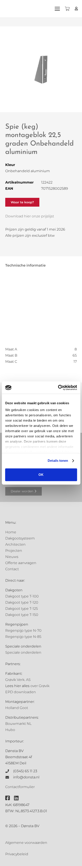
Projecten (13, 550)
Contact (12, 569)
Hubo (10, 730)
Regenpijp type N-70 (23, 630)
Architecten (15, 544)
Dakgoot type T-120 (21, 602)
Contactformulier (20, 787)
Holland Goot (16, 708)
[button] (57, 8)
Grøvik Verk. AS (18, 680)
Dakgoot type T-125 (21, 608)
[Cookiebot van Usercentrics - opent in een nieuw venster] (58, 387)
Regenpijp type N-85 (23, 637)
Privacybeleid (16, 854)
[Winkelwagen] (67, 9)
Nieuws (11, 557)
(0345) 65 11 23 (25, 771)
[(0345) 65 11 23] (9, 771)
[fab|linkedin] (16, 798)
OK (41, 474)
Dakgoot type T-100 (22, 596)
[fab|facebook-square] (7, 798)
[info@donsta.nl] (9, 777)
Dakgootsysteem (20, 538)
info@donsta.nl (26, 777)
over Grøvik (39, 686)
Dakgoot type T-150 (21, 615)
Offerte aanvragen (20, 563)
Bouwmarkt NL (18, 724)
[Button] (76, 9)
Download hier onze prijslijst (29, 216)
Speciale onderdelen (23, 652)
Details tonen (58, 460)
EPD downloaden (20, 692)
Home (10, 532)
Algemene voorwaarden (26, 843)
